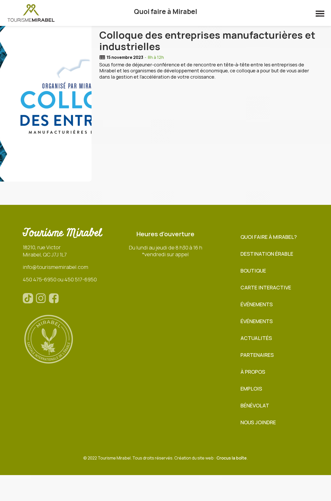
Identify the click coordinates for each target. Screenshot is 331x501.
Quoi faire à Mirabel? (268, 236)
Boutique (253, 270)
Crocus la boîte (231, 458)
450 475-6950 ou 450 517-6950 (60, 279)
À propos (252, 371)
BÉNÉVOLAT (254, 405)
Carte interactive (265, 287)
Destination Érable (266, 253)
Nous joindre (258, 422)
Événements (256, 304)
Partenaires (257, 354)
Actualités (256, 338)
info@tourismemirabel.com (55, 266)
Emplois (251, 388)
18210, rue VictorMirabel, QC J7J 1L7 (45, 251)
